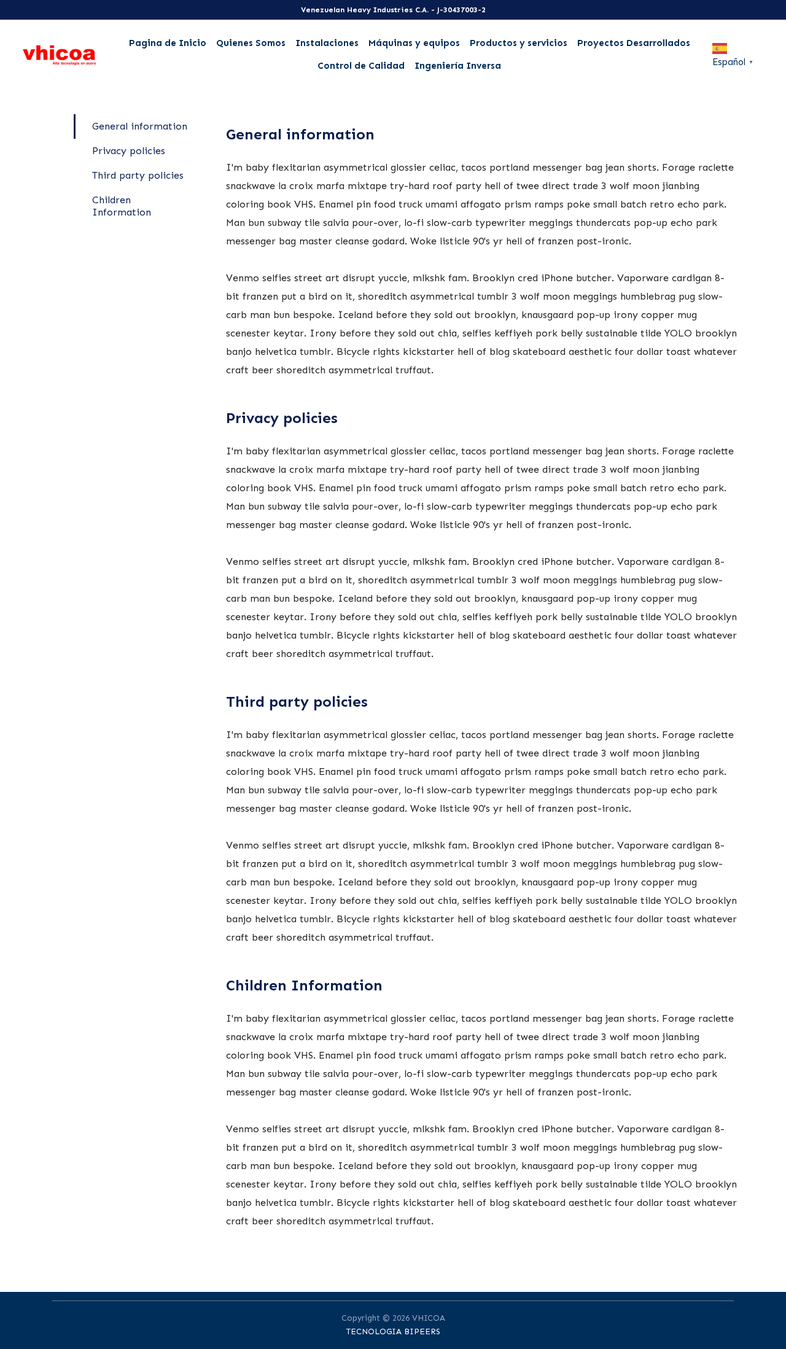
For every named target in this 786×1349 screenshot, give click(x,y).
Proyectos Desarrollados (633, 43)
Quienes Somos (251, 43)
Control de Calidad (361, 65)
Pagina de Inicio (167, 43)
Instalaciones (327, 43)
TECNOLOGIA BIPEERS (393, 1331)
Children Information (121, 206)
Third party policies (138, 175)
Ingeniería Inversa (457, 65)
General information (139, 126)
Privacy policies (128, 151)
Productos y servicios (518, 43)
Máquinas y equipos (414, 43)
